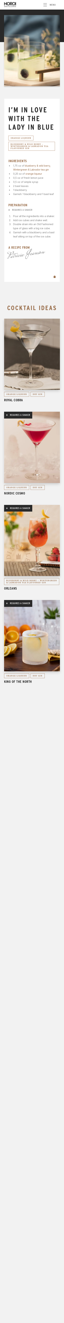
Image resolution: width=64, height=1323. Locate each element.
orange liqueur (33, 173)
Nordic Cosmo (14, 493)
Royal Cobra (13, 400)
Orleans (10, 588)
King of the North (18, 682)
